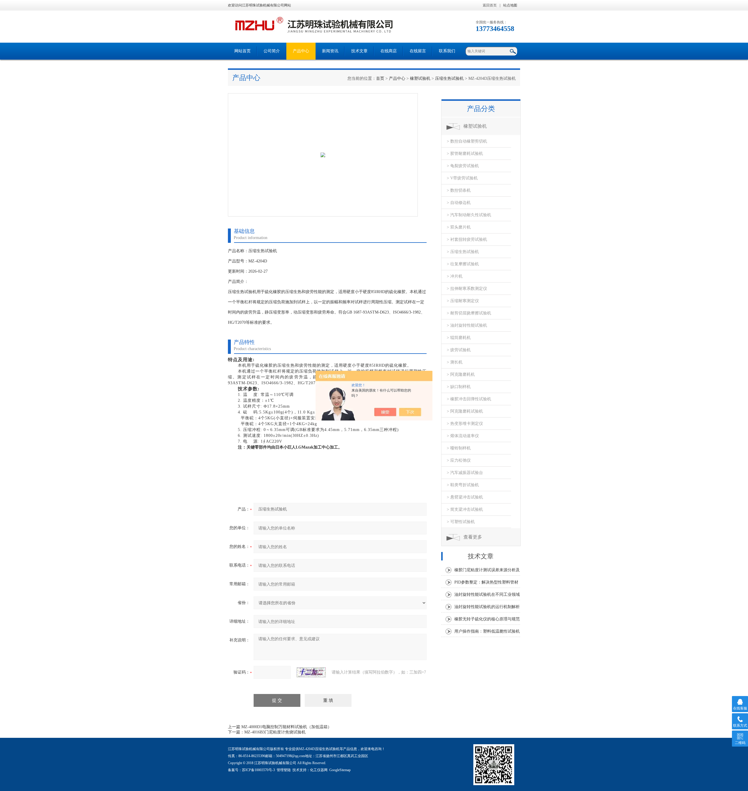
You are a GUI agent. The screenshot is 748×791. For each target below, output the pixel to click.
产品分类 (481, 108)
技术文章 (359, 51)
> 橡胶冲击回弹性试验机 (469, 399)
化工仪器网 (319, 770)
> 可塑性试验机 (461, 522)
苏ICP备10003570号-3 (258, 770)
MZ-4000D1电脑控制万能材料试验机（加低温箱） (286, 727)
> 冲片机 (455, 276)
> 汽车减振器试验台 (465, 472)
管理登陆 (284, 770)
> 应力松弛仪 (459, 460)
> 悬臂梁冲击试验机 (465, 497)
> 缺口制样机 (459, 387)
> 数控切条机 (459, 190)
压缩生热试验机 (449, 78)
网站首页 (242, 51)
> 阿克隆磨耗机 (461, 374)
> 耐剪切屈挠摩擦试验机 (469, 313)
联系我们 (447, 51)
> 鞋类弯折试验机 (463, 485)
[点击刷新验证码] (311, 672)
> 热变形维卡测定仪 (465, 423)
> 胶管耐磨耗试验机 (465, 153)
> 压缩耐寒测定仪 (463, 301)
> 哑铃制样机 (459, 448)
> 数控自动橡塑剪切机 (467, 141)
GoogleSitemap (340, 770)
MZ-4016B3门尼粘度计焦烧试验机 (275, 732)
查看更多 (472, 536)
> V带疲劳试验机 (462, 178)
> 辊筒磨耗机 (459, 337)
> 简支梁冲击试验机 (465, 509)
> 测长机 (455, 362)
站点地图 (510, 5)
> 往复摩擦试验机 (463, 264)
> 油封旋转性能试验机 (467, 325)
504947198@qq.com (290, 756)
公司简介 (272, 51)
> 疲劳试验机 (459, 350)
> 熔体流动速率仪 (463, 436)
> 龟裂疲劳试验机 (463, 166)
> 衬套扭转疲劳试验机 (467, 239)
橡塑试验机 (420, 78)
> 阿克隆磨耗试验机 (465, 411)
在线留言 (418, 51)
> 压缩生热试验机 (463, 252)
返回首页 (490, 5)
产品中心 (301, 51)
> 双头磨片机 (459, 227)
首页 (380, 78)
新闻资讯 (330, 51)
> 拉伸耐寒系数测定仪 (467, 288)
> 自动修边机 (459, 202)
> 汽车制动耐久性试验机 (469, 215)
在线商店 (388, 51)
